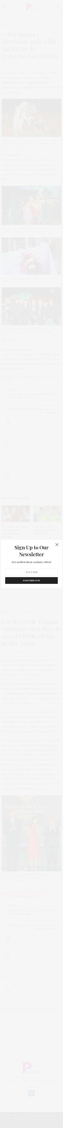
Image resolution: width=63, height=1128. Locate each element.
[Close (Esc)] (57, 544)
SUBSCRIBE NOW (31, 580)
